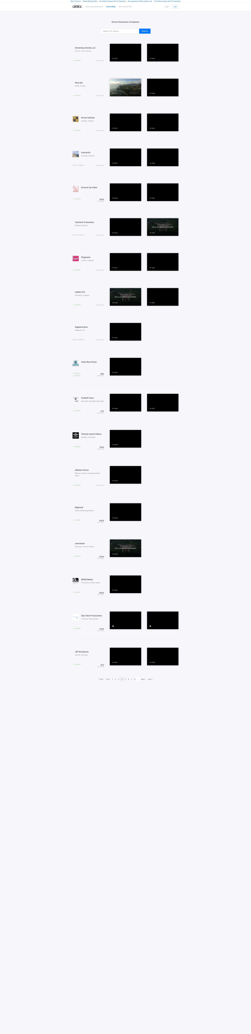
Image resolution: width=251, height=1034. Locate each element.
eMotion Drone (82, 470)
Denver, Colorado (81, 655)
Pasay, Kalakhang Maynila (84, 511)
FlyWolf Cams (87, 398)
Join (175, 7)
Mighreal (79, 507)
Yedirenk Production (84, 222)
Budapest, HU (80, 330)
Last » (150, 679)
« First (101, 679)
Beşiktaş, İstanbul (81, 225)
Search (145, 31)
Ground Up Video (89, 187)
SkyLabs (79, 83)
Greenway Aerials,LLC (85, 48)
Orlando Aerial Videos (91, 434)
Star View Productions (91, 616)
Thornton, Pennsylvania (89, 619)
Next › (143, 679)
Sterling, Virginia (87, 121)
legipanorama (81, 327)
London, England (87, 260)
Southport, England (82, 295)
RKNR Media (87, 579)
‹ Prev (107, 679)
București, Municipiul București (92, 401)
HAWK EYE (80, 292)
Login (167, 7)
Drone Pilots (111, 7)
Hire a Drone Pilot (125, 7)
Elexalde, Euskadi (87, 156)
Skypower (86, 257)
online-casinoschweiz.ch (94, 7)
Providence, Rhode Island (90, 583)
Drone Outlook (88, 118)
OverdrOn (85, 152)
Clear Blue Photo (89, 362)
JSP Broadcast (82, 652)
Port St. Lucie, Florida (83, 51)
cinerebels (80, 543)
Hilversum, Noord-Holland (84, 547)
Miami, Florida (80, 86)
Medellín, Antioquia (88, 437)
